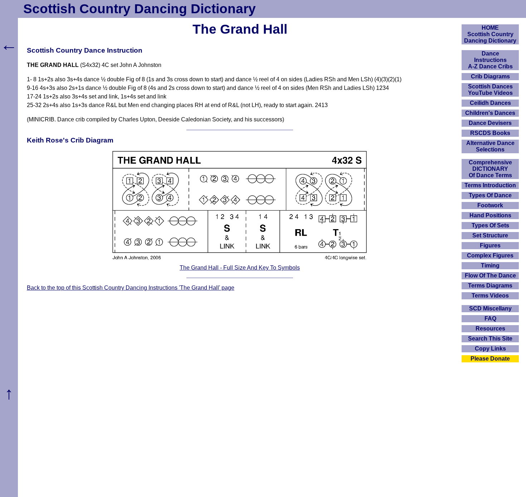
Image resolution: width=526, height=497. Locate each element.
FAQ (490, 318)
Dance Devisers (490, 123)
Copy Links (490, 349)
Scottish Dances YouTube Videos (490, 89)
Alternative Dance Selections (490, 146)
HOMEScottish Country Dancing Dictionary (490, 34)
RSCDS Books (490, 133)
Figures (490, 245)
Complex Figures (490, 255)
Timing (490, 265)
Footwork (490, 205)
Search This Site (490, 339)
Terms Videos (490, 296)
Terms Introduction (490, 185)
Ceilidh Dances (490, 103)
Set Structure (490, 235)
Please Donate (490, 359)
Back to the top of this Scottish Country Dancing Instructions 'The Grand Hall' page (130, 288)
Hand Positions (490, 215)
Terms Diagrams (490, 286)
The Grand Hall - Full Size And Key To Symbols (240, 268)
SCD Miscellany (490, 308)
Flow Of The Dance (490, 275)
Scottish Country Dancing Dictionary (139, 8)
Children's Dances (490, 113)
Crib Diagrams (490, 76)
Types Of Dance (490, 195)
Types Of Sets (490, 225)
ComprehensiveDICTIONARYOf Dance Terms (490, 168)
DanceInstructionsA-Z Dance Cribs (490, 59)
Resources (490, 328)
